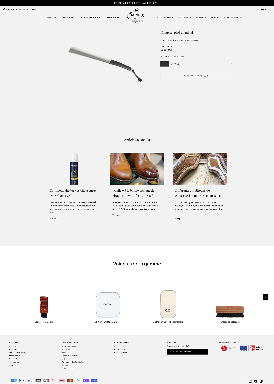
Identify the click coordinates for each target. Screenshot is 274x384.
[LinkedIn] (261, 381)
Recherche (266, 9)
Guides (214, 18)
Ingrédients (66, 352)
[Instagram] (250, 381)
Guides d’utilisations (70, 356)
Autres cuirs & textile (91, 18)
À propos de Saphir (232, 18)
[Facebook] (246, 381)
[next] (265, 297)
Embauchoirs (113, 18)
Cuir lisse (51, 18)
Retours (65, 365)
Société (117, 346)
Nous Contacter (120, 352)
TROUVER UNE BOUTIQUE (196, 76)
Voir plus (54, 218)
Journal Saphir (67, 349)
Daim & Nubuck (68, 18)
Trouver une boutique (70, 346)
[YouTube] (255, 381)
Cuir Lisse (13, 346)
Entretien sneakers (163, 18)
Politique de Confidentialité (73, 362)
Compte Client (67, 368)
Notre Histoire (119, 349)
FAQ (63, 359)
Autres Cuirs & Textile (17, 352)
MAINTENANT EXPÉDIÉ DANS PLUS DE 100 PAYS (137, 3)
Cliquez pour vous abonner (180, 352)
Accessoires (184, 18)
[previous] (8, 297)
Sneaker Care (14, 359)
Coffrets (201, 18)
